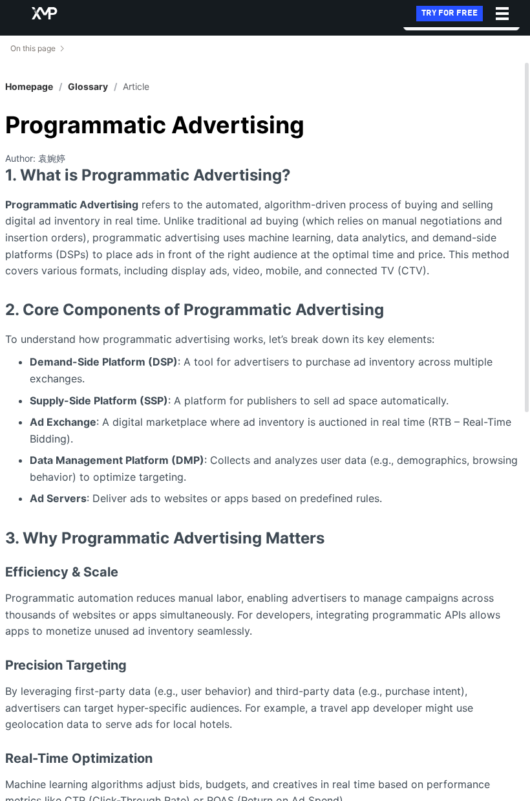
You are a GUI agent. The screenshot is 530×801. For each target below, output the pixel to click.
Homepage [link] (29, 86)
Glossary (88, 86)
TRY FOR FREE (449, 13)
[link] (88, 86)
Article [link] (136, 86)
